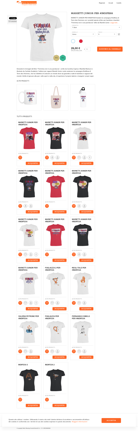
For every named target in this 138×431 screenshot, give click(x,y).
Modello (75, 32)
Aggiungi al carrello (110, 49)
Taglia (100, 32)
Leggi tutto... (114, 22)
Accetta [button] (111, 420)
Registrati (102, 3)
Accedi (111, 3)
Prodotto (75, 25)
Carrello (119, 3)
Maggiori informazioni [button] (79, 421)
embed (14, 21)
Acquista (33, 163)
